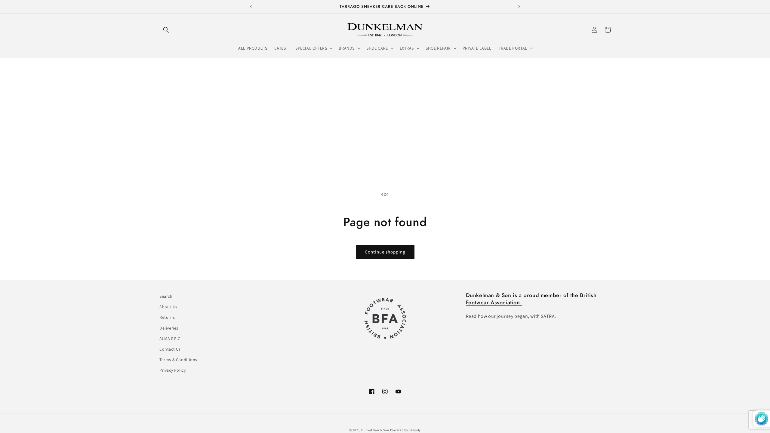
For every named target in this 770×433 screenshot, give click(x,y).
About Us (168, 306)
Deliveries (168, 328)
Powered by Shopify (405, 430)
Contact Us (170, 349)
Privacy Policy (172, 370)
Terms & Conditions (178, 359)
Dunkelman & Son (375, 430)
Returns (167, 317)
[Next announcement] (519, 6)
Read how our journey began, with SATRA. (511, 316)
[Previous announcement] (250, 6)
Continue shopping (385, 252)
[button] (166, 29)
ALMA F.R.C (169, 338)
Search (166, 296)
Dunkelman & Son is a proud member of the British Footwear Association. (531, 298)
